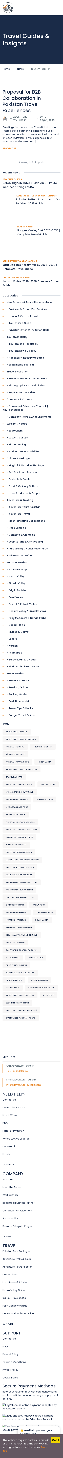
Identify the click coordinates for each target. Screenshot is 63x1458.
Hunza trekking (14, 980)
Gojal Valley (41, 920)
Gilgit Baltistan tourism (19, 874)
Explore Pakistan (15, 904)
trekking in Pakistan (16, 844)
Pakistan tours (45, 799)
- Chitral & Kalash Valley (22, 604)
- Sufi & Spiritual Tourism (22, 472)
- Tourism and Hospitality (22, 344)
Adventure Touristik (16, 731)
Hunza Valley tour (15, 814)
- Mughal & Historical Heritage (25, 465)
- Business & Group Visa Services (27, 309)
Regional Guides (12, 179)
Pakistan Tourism (15, 746)
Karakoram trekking (17, 799)
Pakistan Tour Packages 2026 (21, 829)
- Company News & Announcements (29, 416)
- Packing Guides (17, 694)
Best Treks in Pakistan (17, 1002)
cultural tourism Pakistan (20, 897)
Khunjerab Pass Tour (17, 807)
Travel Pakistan (14, 777)
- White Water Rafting (20, 555)
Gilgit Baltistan (39, 980)
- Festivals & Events (18, 479)
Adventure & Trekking (20, 500)
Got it (55, 1440)
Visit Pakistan (48, 784)
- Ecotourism (15, 430)
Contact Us (9, 1099)
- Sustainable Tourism (20, 364)
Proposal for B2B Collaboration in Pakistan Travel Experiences (22, 101)
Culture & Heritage (18, 458)
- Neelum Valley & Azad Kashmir (26, 611)
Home (6, 69)
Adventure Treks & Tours (17, 1259)
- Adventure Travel (18, 514)
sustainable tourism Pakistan (21, 950)
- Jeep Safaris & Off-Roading (25, 541)
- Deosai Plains (16, 625)
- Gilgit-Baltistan (17, 590)
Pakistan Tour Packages (19, 784)
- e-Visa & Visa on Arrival (22, 316)
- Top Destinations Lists (21, 392)
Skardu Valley (25, 226)
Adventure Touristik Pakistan (21, 769)
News (20, 69)
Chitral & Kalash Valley (17, 277)
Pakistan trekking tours (19, 852)
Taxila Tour (39, 904)
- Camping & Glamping (21, 534)
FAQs (5, 1123)
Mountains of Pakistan (15, 1282)
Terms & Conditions (14, 1362)
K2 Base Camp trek (15, 754)
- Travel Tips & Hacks (20, 708)
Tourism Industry (17, 337)
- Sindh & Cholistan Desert (23, 666)
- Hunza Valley (16, 576)
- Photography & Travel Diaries (26, 385)
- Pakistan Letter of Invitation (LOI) (28, 330)
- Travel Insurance (18, 680)
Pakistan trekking (15, 942)
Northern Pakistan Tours (19, 837)
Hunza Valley (44, 761)
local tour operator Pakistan (22, 859)
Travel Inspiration (17, 371)
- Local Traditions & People (23, 493)
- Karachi (12, 645)
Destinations (10, 1274)
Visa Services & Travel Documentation (30, 302)
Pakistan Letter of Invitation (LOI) (36, 195)
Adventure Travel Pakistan (20, 995)
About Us (8, 1179)
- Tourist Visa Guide (19, 323)
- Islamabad (14, 652)
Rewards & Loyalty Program (18, 1226)
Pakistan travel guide (17, 761)
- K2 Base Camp (17, 569)
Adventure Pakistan (16, 965)
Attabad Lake (13, 957)
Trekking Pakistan (42, 746)
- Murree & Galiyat (18, 632)
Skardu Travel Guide (14, 1298)
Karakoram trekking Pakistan (21, 882)
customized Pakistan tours (20, 1018)
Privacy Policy (10, 1370)
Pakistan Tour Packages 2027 (21, 1010)
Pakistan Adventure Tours (20, 867)
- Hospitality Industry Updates (25, 357)
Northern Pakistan (16, 920)
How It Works (10, 1115)
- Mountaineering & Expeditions (26, 521)
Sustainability (10, 1218)
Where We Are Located (16, 1138)
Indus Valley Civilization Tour (21, 935)
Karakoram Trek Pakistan (19, 889)
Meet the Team (12, 1187)
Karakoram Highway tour (19, 792)
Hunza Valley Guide (14, 1290)
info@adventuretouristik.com (23, 1085)
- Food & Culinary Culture (22, 486)
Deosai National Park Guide (18, 1313)
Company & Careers (19, 399)
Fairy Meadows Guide (15, 1305)
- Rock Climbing (16, 527)
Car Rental (9, 1146)
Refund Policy (10, 1354)
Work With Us (10, 1195)
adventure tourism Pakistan (21, 739)
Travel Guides (15, 673)
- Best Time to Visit (18, 701)
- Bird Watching (16, 444)
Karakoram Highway (17, 912)
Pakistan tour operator (41, 987)
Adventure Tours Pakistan (17, 1266)
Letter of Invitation (13, 1131)
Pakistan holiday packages (20, 822)
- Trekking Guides (17, 687)
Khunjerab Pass (45, 912)
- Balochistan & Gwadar (22, 659)
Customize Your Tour (15, 1107)
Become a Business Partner (18, 1203)
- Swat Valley (15, 597)
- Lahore (12, 638)
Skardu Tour (12, 987)
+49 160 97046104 (17, 1071)
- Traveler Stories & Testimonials (27, 378)
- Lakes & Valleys (17, 437)
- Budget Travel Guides (21, 715)
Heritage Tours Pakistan (19, 927)
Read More (9, 148)
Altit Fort (48, 995)
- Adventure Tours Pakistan (23, 507)
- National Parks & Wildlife (23, 451)
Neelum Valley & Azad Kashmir (20, 261)
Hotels (6, 1154)
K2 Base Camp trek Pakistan (20, 972)
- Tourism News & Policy (21, 350)
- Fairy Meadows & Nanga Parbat (27, 618)
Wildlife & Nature (17, 423)
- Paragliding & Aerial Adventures (27, 548)
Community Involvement (17, 1210)
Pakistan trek (36, 957)
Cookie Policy (10, 1377)
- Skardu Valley (16, 583)
